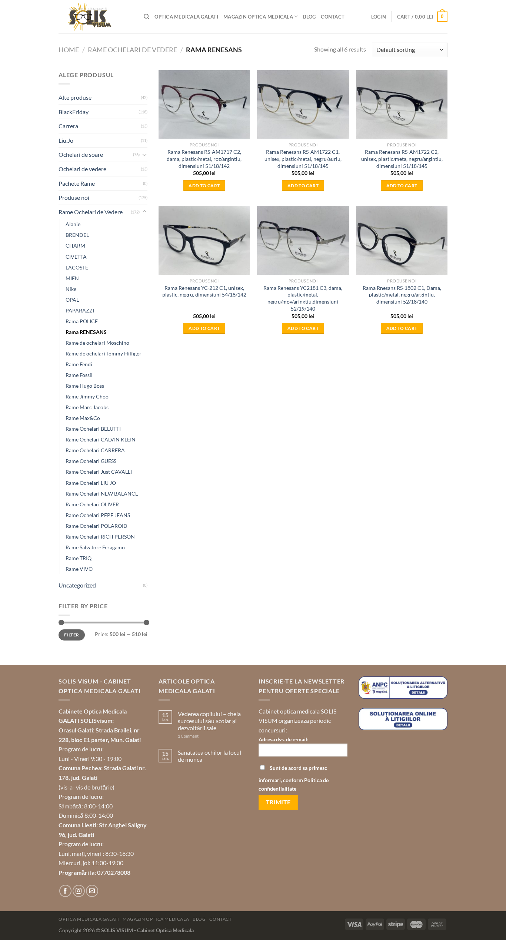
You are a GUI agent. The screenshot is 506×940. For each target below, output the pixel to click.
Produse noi (74, 197)
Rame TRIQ (78, 558)
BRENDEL (77, 235)
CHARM (75, 245)
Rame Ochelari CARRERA (95, 450)
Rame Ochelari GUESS (91, 461)
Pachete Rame (77, 183)
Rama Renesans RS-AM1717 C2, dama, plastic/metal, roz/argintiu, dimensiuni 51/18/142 (204, 159)
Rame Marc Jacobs (87, 407)
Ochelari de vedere (82, 168)
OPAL (72, 300)
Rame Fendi (79, 364)
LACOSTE (77, 267)
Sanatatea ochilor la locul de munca (209, 756)
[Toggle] (144, 154)
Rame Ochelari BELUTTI (93, 429)
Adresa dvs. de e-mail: (284, 739)
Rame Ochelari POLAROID (96, 526)
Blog (309, 17)
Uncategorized (77, 585)
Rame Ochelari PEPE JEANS (98, 515)
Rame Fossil (79, 375)
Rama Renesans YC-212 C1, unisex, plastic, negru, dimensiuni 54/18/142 (204, 291)
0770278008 (113, 872)
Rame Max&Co (83, 418)
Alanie (73, 224)
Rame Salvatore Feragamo (95, 547)
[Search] (146, 17)
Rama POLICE (82, 321)
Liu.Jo (66, 140)
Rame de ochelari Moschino (97, 343)
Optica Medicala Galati (186, 17)
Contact (332, 17)
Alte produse (75, 97)
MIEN (72, 278)
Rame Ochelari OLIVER (92, 504)
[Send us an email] (92, 891)
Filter (71, 635)
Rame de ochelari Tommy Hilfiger (104, 353)
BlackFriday (74, 111)
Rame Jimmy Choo (87, 396)
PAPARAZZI (80, 310)
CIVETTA (76, 257)
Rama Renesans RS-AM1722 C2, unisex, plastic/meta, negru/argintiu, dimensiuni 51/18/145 (402, 159)
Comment (188, 736)
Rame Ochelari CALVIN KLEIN (101, 439)
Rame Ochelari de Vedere (132, 50)
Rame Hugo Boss (85, 386)
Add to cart (204, 185)
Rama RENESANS (86, 332)
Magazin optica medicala (258, 17)
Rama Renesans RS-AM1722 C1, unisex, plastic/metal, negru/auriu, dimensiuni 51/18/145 (303, 159)
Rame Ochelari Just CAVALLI (99, 472)
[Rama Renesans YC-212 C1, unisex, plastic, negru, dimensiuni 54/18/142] (204, 240)
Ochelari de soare (81, 154)
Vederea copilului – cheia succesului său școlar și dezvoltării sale (209, 720)
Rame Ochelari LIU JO (91, 483)
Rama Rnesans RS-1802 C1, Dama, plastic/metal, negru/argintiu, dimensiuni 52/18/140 (402, 295)
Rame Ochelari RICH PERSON (100, 536)
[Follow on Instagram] (79, 891)
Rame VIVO (79, 569)
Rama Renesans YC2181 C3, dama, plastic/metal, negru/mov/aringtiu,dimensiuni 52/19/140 (302, 298)
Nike (71, 289)
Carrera (68, 125)
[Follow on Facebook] (65, 891)
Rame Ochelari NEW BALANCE (102, 493)
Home (69, 50)
